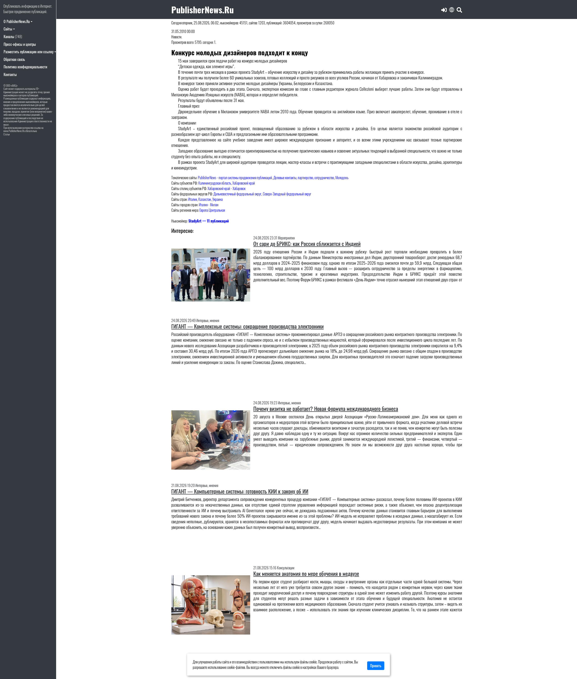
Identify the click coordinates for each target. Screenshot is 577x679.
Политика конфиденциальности (25, 67)
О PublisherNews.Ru (17, 21)
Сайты (8, 29)
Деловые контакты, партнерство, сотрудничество (303, 177)
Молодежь (341, 177)
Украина (217, 199)
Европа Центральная (212, 210)
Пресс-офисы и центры (20, 44)
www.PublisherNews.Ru (14, 131)
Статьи (6, 134)
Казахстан (204, 199)
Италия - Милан (208, 204)
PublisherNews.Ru (202, 9)
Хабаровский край (243, 183)
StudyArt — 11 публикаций (208, 221)
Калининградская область (214, 183)
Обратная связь (14, 59)
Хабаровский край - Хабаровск (226, 188)
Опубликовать (12, 6)
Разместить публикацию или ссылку (28, 51)
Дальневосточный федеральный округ (237, 194)
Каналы (13, 36)
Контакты (10, 74)
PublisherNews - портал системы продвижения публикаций (235, 177)
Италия (192, 199)
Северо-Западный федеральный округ (287, 194)
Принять (375, 665)
